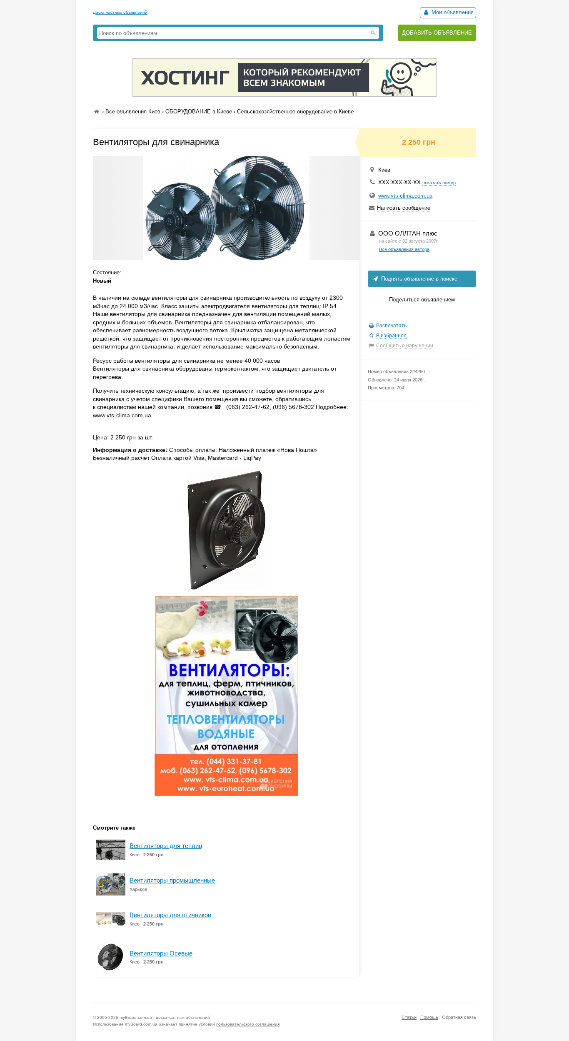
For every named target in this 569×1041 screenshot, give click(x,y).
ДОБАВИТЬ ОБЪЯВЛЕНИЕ (437, 33)
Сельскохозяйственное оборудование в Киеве (295, 111)
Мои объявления (452, 12)
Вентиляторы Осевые (161, 953)
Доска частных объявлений (120, 12)
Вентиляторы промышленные (172, 880)
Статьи (409, 1017)
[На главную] (96, 111)
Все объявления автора (404, 249)
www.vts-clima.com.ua (405, 196)
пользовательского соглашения (248, 1024)
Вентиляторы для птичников (170, 914)
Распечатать (391, 326)
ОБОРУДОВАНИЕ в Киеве (198, 111)
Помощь (429, 1017)
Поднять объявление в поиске (418, 279)
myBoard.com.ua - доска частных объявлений (165, 1017)
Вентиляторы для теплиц (166, 845)
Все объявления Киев (132, 111)
